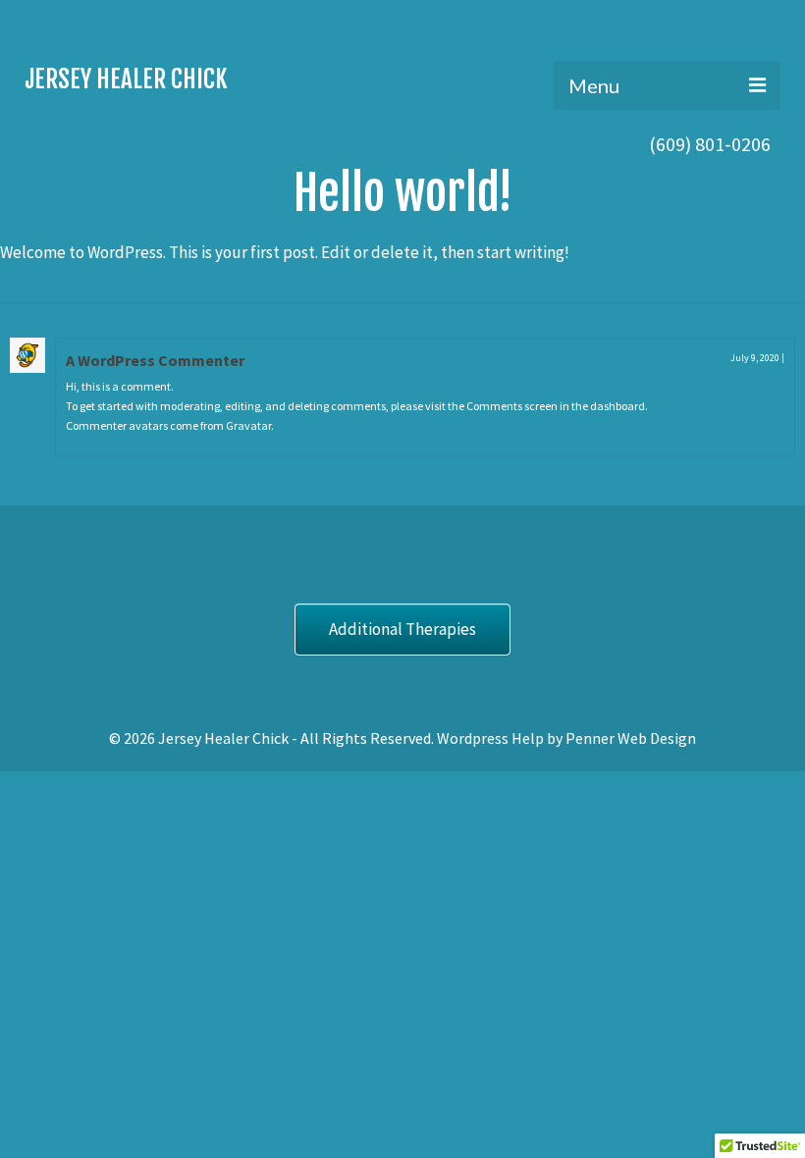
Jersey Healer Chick (126, 79)
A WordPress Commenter (155, 360)
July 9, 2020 (754, 357)
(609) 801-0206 (710, 144)
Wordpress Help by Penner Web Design (566, 738)
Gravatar (248, 425)
